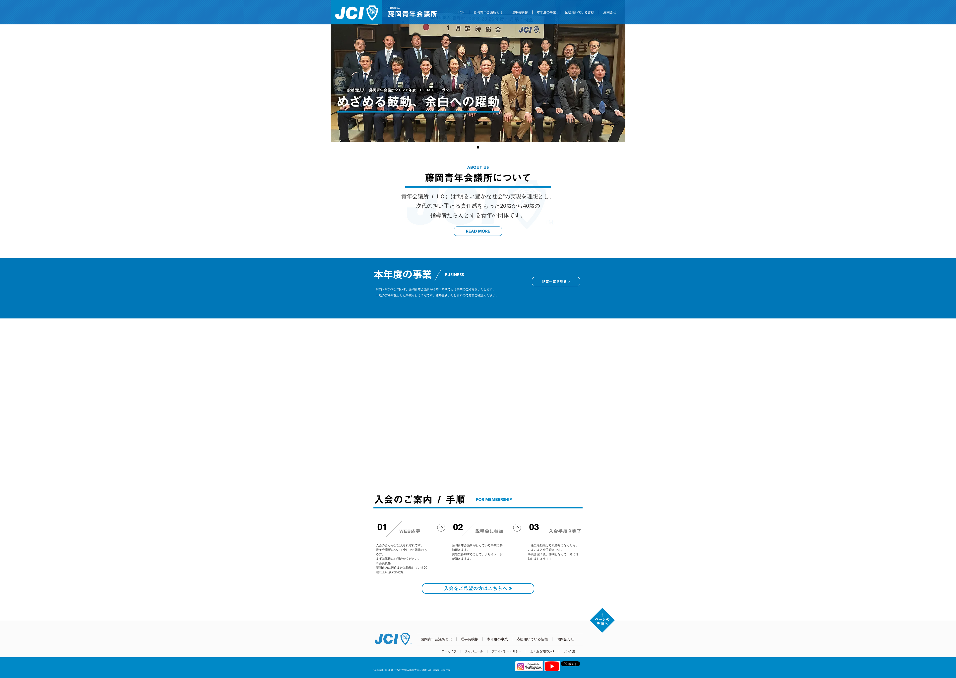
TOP (461, 12)
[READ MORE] (478, 231)
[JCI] (395, 639)
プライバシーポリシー (507, 651)
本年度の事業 (546, 12)
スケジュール (474, 651)
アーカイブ (448, 651)
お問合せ (609, 12)
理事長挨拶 (520, 12)
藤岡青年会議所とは (488, 12)
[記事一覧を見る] (556, 281)
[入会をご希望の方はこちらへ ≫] (478, 588)
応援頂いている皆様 (579, 12)
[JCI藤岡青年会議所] (356, 12)
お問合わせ (565, 639)
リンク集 (569, 651)
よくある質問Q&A (542, 651)
